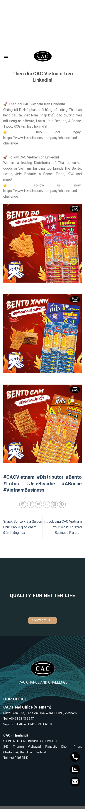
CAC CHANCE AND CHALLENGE (43, 682)
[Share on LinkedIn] (54, 504)
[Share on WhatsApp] (22, 504)
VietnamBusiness (25, 490)
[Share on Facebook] (30, 504)
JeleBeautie (42, 483)
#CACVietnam (18, 477)
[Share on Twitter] (38, 504)
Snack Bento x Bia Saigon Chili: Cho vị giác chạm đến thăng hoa (22, 527)
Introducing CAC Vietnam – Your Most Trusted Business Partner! (62, 527)
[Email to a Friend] (46, 504)
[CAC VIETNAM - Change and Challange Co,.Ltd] (42, 56)
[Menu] (5, 56)
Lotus (12, 483)
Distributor (51, 477)
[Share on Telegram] (62, 504)
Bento (75, 477)
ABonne (73, 483)
